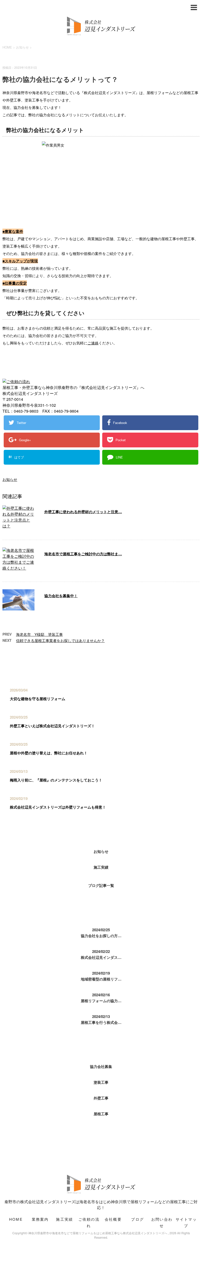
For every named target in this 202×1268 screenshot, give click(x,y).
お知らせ (9, 479)
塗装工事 (101, 1082)
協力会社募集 (101, 1066)
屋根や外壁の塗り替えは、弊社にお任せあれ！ (48, 753)
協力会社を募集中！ (61, 595)
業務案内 (40, 1219)
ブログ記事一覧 (101, 885)
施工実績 (101, 867)
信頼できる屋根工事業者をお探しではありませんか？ (60, 640)
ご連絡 (93, 342)
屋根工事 (101, 1113)
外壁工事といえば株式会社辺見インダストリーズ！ (52, 725)
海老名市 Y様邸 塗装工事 (39, 634)
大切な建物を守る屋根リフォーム (37, 698)
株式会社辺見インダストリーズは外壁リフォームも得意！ (58, 807)
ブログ (137, 1219)
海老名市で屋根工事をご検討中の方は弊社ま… (83, 554)
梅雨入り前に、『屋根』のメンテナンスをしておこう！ (56, 780)
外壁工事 (101, 1098)
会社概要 (113, 1219)
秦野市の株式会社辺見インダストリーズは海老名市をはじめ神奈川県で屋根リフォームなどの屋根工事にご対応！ (101, 1204)
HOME (16, 1219)
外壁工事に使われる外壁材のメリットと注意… (83, 511)
